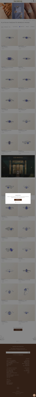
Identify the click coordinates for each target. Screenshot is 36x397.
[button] (18, 202)
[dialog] (18, 198)
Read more (23, 197)
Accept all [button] (18, 199)
